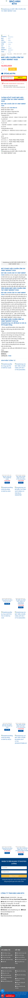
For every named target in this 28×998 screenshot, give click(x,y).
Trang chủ (3, 53)
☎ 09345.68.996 (8, 73)
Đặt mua (12, 69)
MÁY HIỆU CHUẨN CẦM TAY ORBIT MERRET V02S (12, 99)
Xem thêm (7, 603)
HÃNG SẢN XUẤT (17, 53)
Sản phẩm (9, 53)
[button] (2, 2)
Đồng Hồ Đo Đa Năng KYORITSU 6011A (7, 849)
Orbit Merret (13, 107)
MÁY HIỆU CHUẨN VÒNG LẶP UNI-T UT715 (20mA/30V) (20, 726)
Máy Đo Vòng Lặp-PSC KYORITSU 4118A (7, 478)
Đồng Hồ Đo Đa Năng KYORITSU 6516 (7, 600)
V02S (9, 356)
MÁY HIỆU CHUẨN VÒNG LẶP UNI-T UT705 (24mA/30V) (20, 478)
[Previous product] (2, 62)
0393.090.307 (10, 996)
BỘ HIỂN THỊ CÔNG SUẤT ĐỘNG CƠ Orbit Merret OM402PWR (21, 601)
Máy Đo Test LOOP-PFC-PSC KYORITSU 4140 (7, 726)
